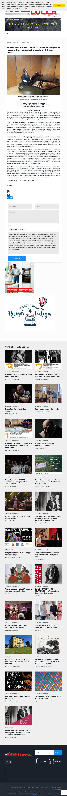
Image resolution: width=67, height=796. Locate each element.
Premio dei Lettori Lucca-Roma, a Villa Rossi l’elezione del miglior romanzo (17, 662)
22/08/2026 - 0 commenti (12, 441)
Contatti (21, 787)
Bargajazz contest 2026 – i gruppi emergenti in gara (18, 553)
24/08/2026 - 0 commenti (41, 372)
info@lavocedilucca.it (55, 793)
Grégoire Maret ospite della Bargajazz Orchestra (45, 444)
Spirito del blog (14, 787)
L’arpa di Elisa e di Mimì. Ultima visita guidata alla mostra (16, 626)
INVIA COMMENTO (17, 258)
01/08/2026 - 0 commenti (41, 622)
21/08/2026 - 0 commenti (41, 441)
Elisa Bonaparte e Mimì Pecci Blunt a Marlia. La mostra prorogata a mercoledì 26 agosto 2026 (48, 518)
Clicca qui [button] (24, 8)
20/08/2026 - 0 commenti (12, 477)
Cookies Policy (57, 789)
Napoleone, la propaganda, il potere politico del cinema (18, 375)
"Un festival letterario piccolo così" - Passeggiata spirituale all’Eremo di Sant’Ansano (48, 482)
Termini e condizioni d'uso (47, 787)
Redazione (10, 186)
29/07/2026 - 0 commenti (12, 657)
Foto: (9, 226)
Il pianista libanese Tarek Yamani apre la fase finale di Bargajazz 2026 (47, 554)
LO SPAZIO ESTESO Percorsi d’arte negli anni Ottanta (48, 697)
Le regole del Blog (35, 787)
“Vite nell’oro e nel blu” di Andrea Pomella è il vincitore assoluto (47, 626)
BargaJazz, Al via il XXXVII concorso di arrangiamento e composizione (16, 482)
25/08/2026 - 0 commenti (12, 372)
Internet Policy (58, 787)
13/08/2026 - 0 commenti (41, 586)
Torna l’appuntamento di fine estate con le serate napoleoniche (18, 590)
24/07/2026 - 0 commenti (12, 728)
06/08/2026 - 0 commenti (12, 622)
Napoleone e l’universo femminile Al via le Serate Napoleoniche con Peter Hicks (18, 445)
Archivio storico (33, 794)
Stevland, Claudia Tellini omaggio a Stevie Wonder (18, 517)
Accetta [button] (59, 5)
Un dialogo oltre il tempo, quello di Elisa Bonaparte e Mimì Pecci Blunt (48, 375)
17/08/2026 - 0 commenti (41, 513)
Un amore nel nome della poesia (47, 409)
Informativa (27, 787)
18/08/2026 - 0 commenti (41, 477)
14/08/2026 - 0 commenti (12, 586)
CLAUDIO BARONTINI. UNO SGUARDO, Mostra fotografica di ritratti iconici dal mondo (47, 591)
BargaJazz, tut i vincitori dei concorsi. (15, 410)
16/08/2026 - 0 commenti (41, 550)
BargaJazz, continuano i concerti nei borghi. (17, 697)
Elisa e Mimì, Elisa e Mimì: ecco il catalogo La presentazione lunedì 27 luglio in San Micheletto (17, 733)
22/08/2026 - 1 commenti (41, 406)
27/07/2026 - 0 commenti (41, 693)
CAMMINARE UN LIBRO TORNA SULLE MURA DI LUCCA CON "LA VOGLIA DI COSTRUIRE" (47, 662)
